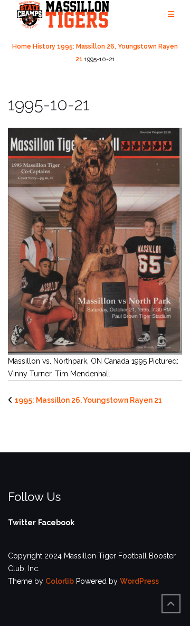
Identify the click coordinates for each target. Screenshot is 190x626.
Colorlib (59, 581)
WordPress (139, 581)
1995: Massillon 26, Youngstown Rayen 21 (88, 400)
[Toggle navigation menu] (171, 15)
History (44, 46)
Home (21, 46)
